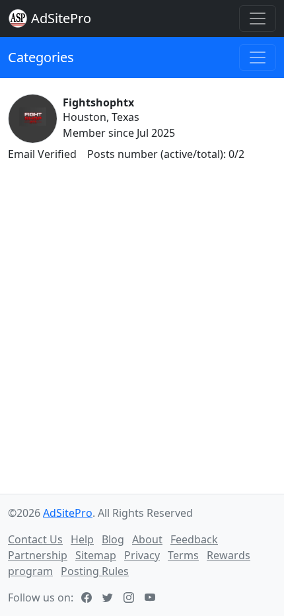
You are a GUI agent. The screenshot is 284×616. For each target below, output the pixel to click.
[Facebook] (87, 597)
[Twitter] (109, 597)
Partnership (37, 555)
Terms (183, 555)
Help (82, 539)
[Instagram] (130, 597)
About (147, 539)
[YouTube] (151, 597)
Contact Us (35, 539)
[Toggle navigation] (257, 18)
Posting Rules (95, 571)
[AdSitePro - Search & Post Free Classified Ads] (18, 18)
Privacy (142, 555)
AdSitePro (61, 18)
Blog (113, 539)
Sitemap (95, 555)
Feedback (194, 539)
